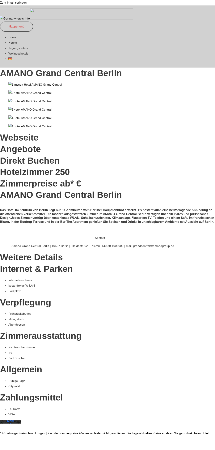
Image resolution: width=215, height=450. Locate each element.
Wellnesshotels (18, 53)
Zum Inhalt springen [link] (13, 2)
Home (12, 37)
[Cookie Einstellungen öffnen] (9, 444)
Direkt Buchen (30, 161)
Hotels (12, 42)
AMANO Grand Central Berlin (61, 73)
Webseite (19, 137)
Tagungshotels (18, 48)
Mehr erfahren (10, 422)
